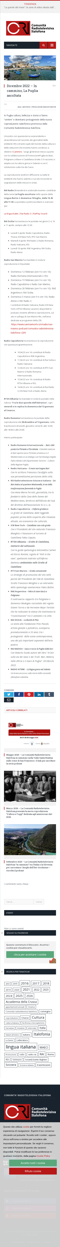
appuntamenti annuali (15, 1007)
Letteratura (22, 1040)
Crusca (24, 1017)
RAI (42, 1054)
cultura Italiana (12, 1023)
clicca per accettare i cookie (30, 954)
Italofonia (42, 1034)
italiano (26, 1034)
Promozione (11, 1054)
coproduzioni (12, 1018)
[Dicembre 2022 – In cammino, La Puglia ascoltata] (30, 68)
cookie (26, 1126)
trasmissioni (43, 1064)
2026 (29, 996)
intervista (32, 1028)
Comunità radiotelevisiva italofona (21, 1011)
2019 (8, 989)
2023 (46, 989)
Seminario (17, 1059)
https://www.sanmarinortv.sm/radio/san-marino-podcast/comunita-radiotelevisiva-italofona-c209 (32, 328)
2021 (26, 989)
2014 (7, 984)
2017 (35, 983)
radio (22, 1054)
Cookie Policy (43, 1156)
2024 (9, 996)
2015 (15, 983)
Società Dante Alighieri (36, 1059)
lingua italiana (21, 1047)
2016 (25, 983)
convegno (45, 1011)
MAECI (44, 1047)
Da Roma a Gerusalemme (33, 1023)
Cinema (31, 1007)
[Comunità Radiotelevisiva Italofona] (30, 27)
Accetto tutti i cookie (33, 1163)
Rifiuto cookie (33, 1171)
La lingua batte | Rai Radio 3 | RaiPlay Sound (25, 213)
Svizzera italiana (27, 1065)
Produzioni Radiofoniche (44, 107)
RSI (7, 1059)
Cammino (17, 151)
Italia (42, 1028)
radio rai (32, 1054)
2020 (16, 989)
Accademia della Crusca (21, 1002)
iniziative (21, 1028)
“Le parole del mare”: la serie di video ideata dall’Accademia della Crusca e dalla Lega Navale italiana (31, 7)
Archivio (26, 107)
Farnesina (10, 1028)
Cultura (38, 1017)
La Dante (9, 1040)
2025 (19, 996)
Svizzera (11, 1065)
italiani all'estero (13, 1035)
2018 (46, 983)
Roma (51, 1054)
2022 (19, 107)
